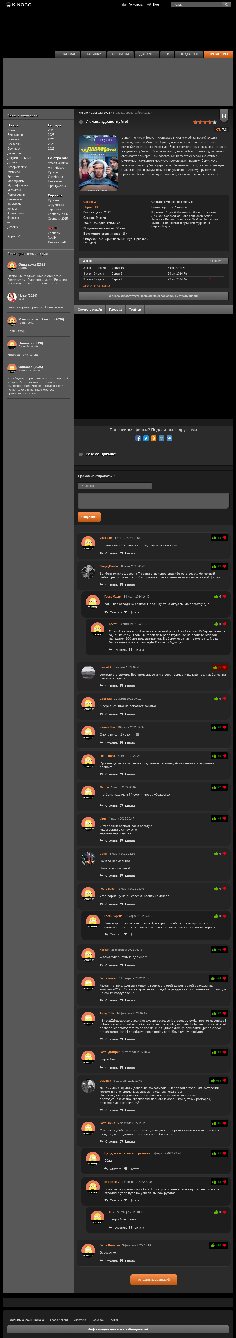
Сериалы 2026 (58, 214)
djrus (103, 818)
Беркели (106, 698)
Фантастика (15, 213)
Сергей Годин (160, 226)
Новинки (94, 54)
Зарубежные (56, 205)
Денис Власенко (204, 212)
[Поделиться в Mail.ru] (161, 438)
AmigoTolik (107, 1013)
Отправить (89, 517)
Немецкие (55, 181)
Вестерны (14, 144)
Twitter (114, 1320)
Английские (56, 167)
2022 (51, 148)
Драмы (12, 162)
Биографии (15, 134)
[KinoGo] (18, 5)
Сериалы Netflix (54, 235)
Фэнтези (13, 217)
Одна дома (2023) (32, 264)
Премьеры (218, 54)
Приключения (16, 194)
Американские (58, 163)
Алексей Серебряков (165, 216)
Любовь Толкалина (205, 219)
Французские (57, 186)
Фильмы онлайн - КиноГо (27, 1320)
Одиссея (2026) (30, 343)
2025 (51, 134)
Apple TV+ (14, 236)
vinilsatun (106, 537)
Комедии (13, 171)
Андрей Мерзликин (178, 212)
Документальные (19, 158)
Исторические (17, 167)
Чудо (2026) (27, 295)
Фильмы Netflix (58, 242)
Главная (67, 54)
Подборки (189, 54)
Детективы (14, 153)
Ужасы (12, 208)
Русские (53, 172)
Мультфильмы (17, 185)
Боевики (13, 139)
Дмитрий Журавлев (196, 223)
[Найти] (226, 4)
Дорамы (147, 54)
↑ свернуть (216, 261)
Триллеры (14, 204)
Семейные (14, 199)
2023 (51, 144)
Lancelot (105, 667)
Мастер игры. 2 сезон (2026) (41, 319)
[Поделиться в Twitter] (146, 438)
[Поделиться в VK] (169, 438)
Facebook (98, 1320)
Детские (13, 227)
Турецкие (54, 209)
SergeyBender (109, 566)
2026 (51, 130)
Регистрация (137, 4)
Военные (13, 148)
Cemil (103, 853)
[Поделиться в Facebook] (138, 438)
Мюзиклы (14, 190)
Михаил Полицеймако (166, 223)
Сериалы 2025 (58, 218)
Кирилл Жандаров (178, 219)
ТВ (167, 54)
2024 (51, 139)
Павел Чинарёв (192, 216)
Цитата (130, 553)
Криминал (14, 176)
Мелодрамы (15, 181)
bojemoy (105, 1080)
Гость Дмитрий (110, 1052)
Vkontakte (80, 1320)
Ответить (111, 553)
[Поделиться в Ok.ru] (153, 438)
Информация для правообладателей (118, 1329)
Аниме (11, 130)
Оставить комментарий (154, 1279)
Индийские (55, 176)
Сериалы (120, 54)
